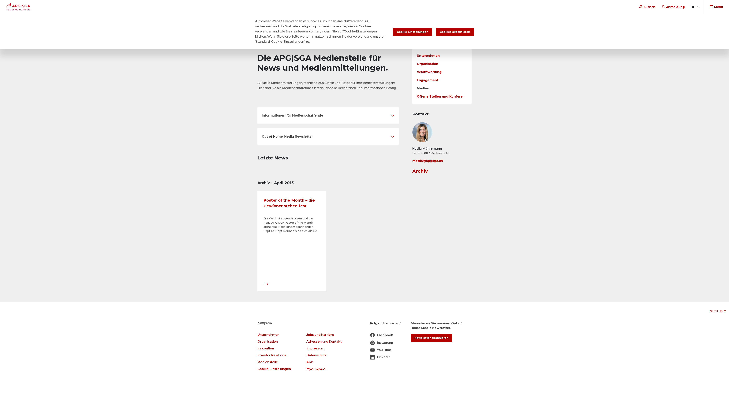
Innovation (265, 348)
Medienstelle (267, 362)
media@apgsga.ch (427, 161)
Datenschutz (316, 355)
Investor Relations (271, 355)
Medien (423, 88)
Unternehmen (428, 56)
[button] (328, 115)
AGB (309, 362)
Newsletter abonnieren (431, 338)
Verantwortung (429, 72)
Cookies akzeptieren (455, 32)
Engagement (427, 80)
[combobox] (695, 7)
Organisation (427, 64)
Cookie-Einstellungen (274, 369)
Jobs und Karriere (320, 335)
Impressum (315, 348)
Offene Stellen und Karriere (440, 96)
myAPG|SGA (315, 369)
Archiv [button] (420, 171)
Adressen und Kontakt (324, 341)
